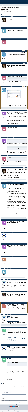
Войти (20, 394)
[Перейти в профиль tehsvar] (4, 306)
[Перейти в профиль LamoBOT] (4, 31)
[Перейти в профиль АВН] (4, 42)
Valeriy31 (4, 327)
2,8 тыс (4, 239)
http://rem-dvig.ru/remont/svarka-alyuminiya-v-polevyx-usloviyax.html (15, 380)
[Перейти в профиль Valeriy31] (4, 330)
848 (4, 275)
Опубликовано (10, 16)
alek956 (4, 256)
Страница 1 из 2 (8, 383)
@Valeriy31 (9, 346)
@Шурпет (9, 317)
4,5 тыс (4, 298)
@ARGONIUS (9, 358)
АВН (3, 155)
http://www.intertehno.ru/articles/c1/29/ (11, 340)
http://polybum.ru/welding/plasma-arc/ (11, 337)
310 (4, 334)
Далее (4, 383)
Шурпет (4, 291)
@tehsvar (9, 316)
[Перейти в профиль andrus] (4, 113)
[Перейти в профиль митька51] (4, 223)
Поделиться (3, 11)
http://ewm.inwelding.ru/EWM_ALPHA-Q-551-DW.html (13, 321)
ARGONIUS (4, 232)
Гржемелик (6, 9)
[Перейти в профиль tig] (4, 54)
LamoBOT (4, 268)
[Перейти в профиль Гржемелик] (2, 9)
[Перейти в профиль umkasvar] (4, 186)
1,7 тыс (4, 263)
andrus (4, 110)
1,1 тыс (4, 23)
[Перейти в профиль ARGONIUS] (4, 235)
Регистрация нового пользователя (8, 394)
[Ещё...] (26, 16)
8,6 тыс (4, 162)
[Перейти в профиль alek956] (4, 259)
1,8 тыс (4, 93)
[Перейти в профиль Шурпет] (4, 294)
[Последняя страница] (5, 14)
